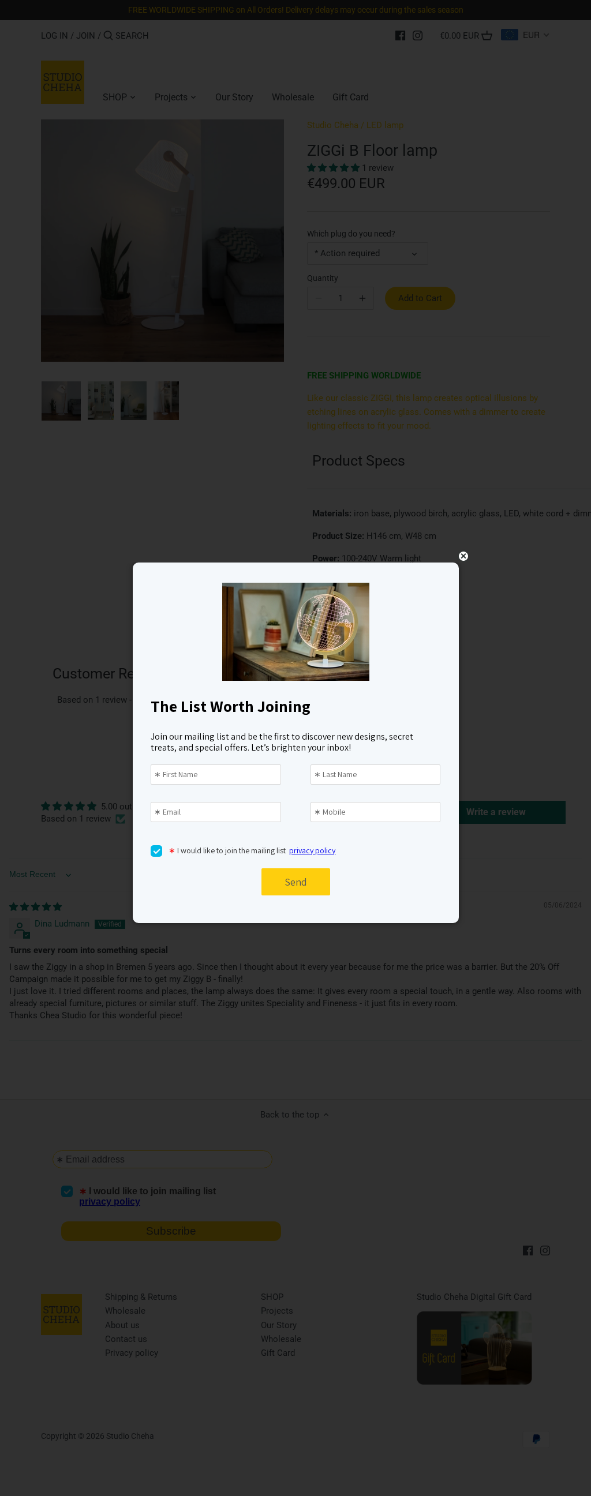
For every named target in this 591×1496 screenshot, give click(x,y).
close (463, 556)
